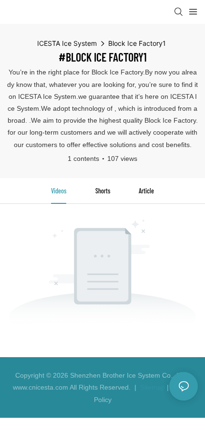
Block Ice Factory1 (137, 43)
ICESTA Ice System (67, 43)
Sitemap (151, 387)
